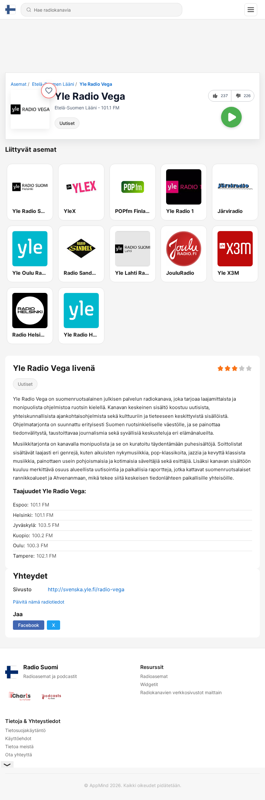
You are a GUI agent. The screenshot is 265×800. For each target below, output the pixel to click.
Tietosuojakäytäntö (25, 730)
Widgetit (149, 684)
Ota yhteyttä (18, 754)
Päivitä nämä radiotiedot (38, 602)
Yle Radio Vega (96, 84)
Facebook (28, 625)
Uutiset (67, 123)
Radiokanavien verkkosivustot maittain (181, 692)
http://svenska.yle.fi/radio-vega (86, 589)
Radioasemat (154, 676)
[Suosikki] (49, 90)
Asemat (18, 84)
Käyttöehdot (18, 738)
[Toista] (231, 117)
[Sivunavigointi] (250, 9)
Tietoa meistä (19, 746)
